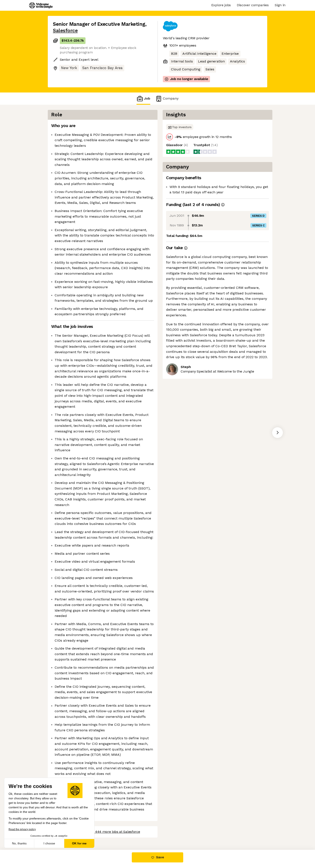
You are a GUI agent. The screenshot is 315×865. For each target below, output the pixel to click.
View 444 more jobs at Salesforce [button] (113, 832)
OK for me (79, 843)
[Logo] (41, 5)
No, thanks (19, 843)
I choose (49, 843)
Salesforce (65, 30)
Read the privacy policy (22, 829)
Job (147, 98)
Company (170, 98)
